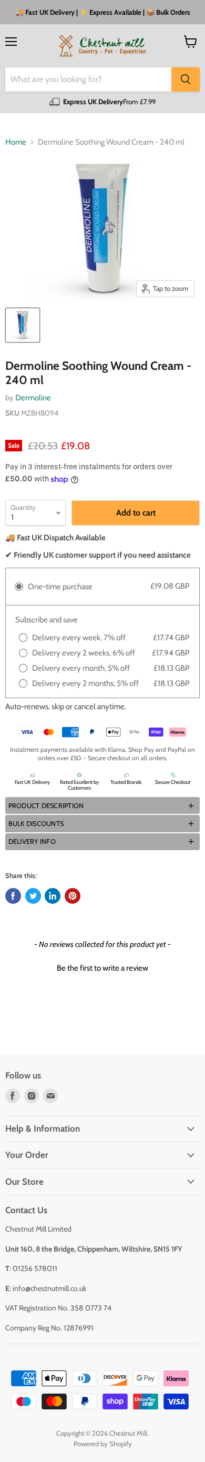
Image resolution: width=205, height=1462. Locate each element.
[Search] (185, 79)
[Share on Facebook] (13, 896)
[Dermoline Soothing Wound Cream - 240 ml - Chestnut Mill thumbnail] (22, 325)
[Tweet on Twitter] (33, 896)
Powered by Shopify (103, 1443)
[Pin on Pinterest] (72, 896)
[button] (102, 805)
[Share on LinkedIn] (52, 896)
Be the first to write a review (102, 968)
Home (15, 142)
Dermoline (33, 397)
